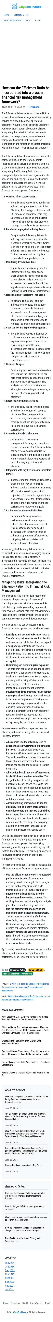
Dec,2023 (10, 1270)
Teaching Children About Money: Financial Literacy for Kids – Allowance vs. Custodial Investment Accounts (25, 1052)
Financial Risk (35, 970)
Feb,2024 (9, 1262)
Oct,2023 (9, 1278)
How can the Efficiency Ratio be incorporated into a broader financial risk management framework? (25, 1196)
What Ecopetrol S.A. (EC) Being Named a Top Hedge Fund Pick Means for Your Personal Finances (25, 1018)
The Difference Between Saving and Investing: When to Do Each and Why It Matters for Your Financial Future (25, 1116)
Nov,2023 (9, 1274)
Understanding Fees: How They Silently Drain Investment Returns (21, 1042)
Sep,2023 (10, 1281)
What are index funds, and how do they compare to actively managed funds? (26, 1218)
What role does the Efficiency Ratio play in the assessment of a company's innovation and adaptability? (25, 987)
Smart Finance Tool (12, 20)
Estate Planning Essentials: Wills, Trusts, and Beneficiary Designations (26, 1063)
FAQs (28, 20)
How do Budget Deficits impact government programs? (24, 1207)
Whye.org (34, 106)
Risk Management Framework (17, 974)
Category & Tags (21, 15)
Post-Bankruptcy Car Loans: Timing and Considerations (22, 1239)
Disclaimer (15, 1303)
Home (6, 15)
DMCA (25, 1303)
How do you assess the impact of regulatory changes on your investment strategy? (24, 1229)
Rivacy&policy (36, 1303)
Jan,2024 (9, 1266)
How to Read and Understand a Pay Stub (23, 1165)
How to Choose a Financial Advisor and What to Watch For (25, 1074)
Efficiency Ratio (17, 970)
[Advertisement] (26, 55)
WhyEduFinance (21, 1312)
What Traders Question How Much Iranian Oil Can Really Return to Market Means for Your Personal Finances (26, 1099)
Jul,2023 (9, 1289)
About (37, 20)
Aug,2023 (10, 1285)
